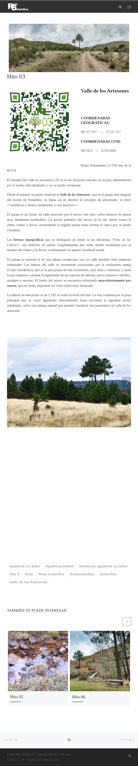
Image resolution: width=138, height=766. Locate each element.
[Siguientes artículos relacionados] (127, 621)
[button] (11, 382)
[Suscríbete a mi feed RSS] (129, 756)
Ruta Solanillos (25, 754)
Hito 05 (16, 696)
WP (22, 760)
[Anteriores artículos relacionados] (118, 621)
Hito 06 (78, 696)
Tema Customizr (52, 760)
